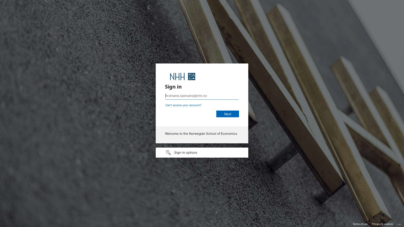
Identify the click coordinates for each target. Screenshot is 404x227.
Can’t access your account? (183, 105)
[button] (202, 153)
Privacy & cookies (382, 224)
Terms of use (360, 224)
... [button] (399, 223)
